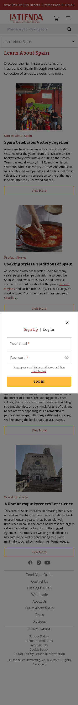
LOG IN (39, 381)
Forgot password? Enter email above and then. (39, 369)
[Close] (67, 322)
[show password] (66, 357)
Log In (48, 329)
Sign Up (31, 329)
